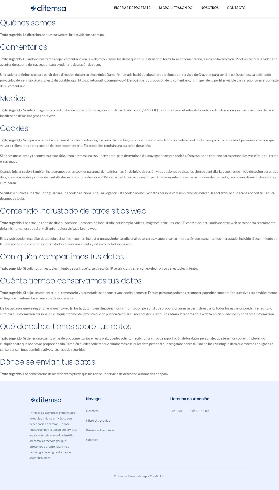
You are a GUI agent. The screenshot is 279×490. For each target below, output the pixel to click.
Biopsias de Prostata (132, 8)
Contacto (236, 8)
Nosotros (210, 8)
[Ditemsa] (48, 10)
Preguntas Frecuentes (100, 430)
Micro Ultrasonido (175, 8)
